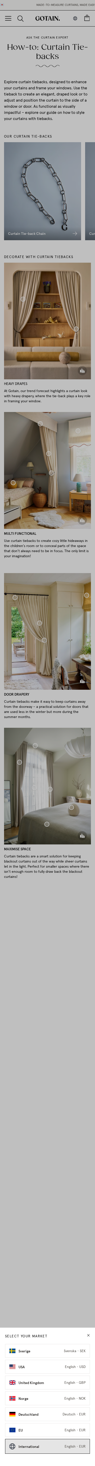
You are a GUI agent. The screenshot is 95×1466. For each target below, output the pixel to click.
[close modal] (88, 1335)
